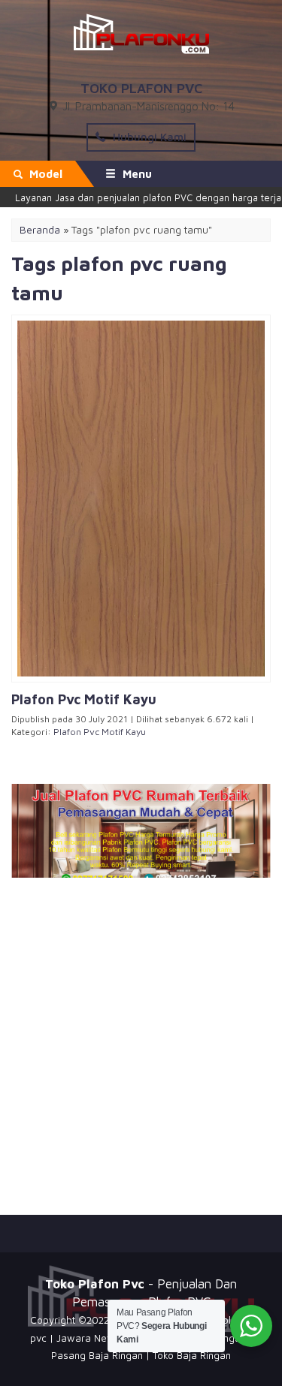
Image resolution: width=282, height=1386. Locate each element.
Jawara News (88, 1338)
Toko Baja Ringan (192, 1355)
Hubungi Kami (148, 137)
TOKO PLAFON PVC (141, 88)
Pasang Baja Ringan (97, 1355)
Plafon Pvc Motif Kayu (99, 731)
